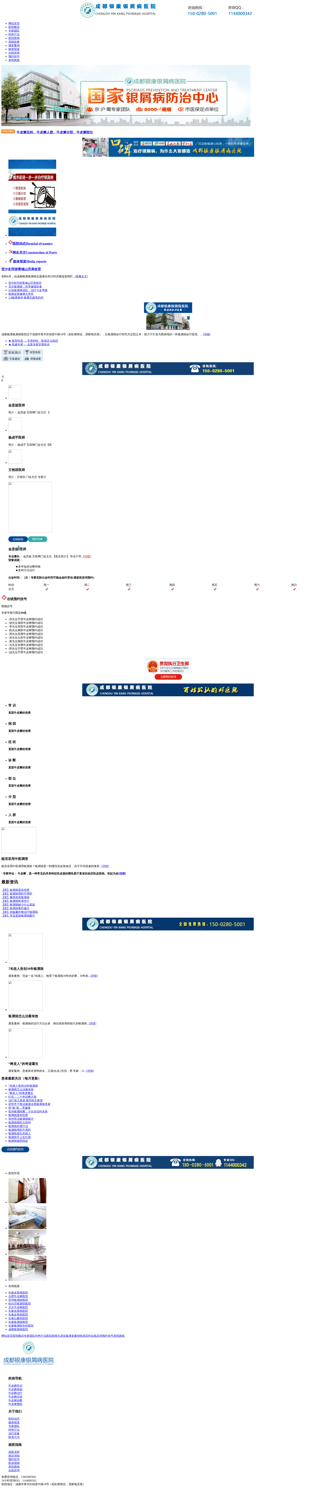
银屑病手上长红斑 (19, 1137)
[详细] (206, 334)
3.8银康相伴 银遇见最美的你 (25, 297)
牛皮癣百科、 (27, 132)
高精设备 (14, 41)
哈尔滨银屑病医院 (19, 1303)
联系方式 (14, 1437)
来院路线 (14, 60)
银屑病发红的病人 (19, 1133)
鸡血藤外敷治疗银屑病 (19, 911)
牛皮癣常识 (15, 1385)
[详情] (105, 866)
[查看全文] (81, 276)
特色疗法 (14, 34)
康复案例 (14, 45)
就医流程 (14, 1452)
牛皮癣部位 (84, 132)
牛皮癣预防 (15, 1404)
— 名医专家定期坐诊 (29, 344)
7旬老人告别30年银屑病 (23, 1085)
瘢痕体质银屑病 (15, 897)
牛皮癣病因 (15, 1389)
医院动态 (14, 1418)
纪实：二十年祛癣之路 (22, 1096)
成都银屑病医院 (18, 1329)
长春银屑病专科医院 (21, 1325)
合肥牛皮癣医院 (18, 1296)
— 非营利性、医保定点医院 (33, 340)
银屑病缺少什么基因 (18, 904)
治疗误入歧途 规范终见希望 (25, 1100)
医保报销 (14, 1463)
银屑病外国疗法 (18, 1126)
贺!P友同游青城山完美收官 (25, 282)
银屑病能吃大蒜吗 (19, 1122)
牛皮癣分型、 (66, 132)
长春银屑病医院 (18, 1321)
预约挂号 (14, 56)
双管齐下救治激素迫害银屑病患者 (29, 1104)
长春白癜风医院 (18, 1318)
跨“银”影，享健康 (19, 1107)
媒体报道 (14, 49)
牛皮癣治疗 (15, 1393)
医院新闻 (14, 38)
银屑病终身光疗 (15, 900)
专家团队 (14, 30)
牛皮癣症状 (15, 1396)
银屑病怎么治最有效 (21, 1089)
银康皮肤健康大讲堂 (21, 293)
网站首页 (14, 23)
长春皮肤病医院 (18, 1292)
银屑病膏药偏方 (15, 908)
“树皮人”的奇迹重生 (20, 1093)
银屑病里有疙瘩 (15, 889)
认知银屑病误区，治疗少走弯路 (28, 290)
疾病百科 (85, 1335)
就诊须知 (14, 1455)
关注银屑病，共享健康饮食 (25, 286)
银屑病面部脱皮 (18, 1140)
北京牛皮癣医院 (18, 1307)
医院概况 (14, 27)
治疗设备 (14, 1433)
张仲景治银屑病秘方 (21, 1118)
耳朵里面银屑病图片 (18, 915)
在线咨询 (14, 52)
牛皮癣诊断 (15, 1400)
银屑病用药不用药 (16, 893)
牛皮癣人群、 (47, 132)
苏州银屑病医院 (18, 1299)
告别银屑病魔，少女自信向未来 (28, 1111)
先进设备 (63, 1335)
